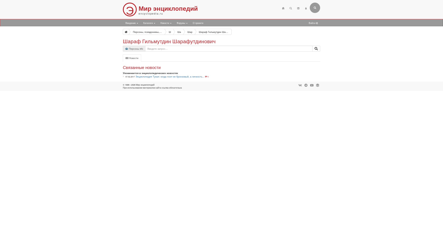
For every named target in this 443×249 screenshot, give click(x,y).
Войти (312, 23)
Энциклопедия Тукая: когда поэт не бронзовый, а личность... (169, 76)
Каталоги (148, 23)
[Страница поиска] (291, 7)
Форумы (181, 23)
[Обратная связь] (298, 7)
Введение (130, 23)
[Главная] (283, 7)
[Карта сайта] (306, 7)
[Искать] (316, 49)
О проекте (198, 23)
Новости (165, 23)
